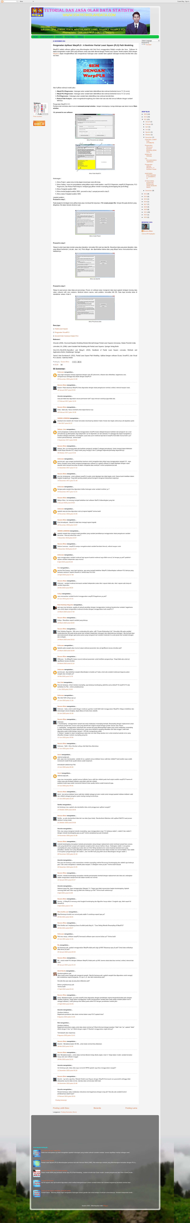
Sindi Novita (61, 971)
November (148, 137)
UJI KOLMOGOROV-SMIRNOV (151, 160)
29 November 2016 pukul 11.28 (67, 379)
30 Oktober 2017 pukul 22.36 (66, 453)
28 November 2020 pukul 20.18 (67, 854)
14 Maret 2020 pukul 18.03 (65, 623)
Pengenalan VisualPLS (62, 332)
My (58, 945)
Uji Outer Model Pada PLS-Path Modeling (54, 1170)
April (147, 127)
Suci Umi (60, 682)
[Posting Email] (61, 364)
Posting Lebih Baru (61, 1108)
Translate (148, 44)
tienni (59, 754)
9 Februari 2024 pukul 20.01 (66, 1096)
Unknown (60, 372)
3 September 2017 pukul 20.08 (67, 440)
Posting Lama (131, 1108)
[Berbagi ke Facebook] (79, 362)
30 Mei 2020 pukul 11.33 (65, 676)
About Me (59, 37)
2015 (145, 199)
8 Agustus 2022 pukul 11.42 (66, 1035)
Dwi (58, 568)
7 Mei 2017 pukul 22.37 (64, 423)
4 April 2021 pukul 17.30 (65, 906)
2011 (145, 119)
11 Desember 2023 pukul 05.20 (67, 1070)
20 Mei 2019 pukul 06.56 (65, 588)
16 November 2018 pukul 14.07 (67, 525)
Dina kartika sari (62, 912)
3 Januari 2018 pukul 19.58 (66, 503)
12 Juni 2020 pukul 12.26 (65, 700)
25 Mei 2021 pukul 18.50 (65, 917)
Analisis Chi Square (47, 1180)
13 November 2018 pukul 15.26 (67, 514)
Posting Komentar (61, 1100)
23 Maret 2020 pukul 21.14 (65, 663)
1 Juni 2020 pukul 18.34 (65, 689)
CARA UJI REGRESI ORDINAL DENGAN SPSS (56, 1190)
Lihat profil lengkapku (148, 234)
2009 (145, 114)
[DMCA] (39, 125)
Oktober (148, 134)
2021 (145, 212)
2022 (145, 214)
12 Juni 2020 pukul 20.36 (65, 713)
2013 (145, 196)
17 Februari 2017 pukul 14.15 (66, 401)
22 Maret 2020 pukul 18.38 (65, 650)
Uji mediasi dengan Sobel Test (50, 1150)
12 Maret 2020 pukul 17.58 (65, 611)
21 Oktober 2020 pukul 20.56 (66, 822)
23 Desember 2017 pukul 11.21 (67, 492)
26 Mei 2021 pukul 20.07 (65, 928)
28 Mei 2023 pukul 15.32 (65, 1059)
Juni (146, 129)
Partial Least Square (61, 329)
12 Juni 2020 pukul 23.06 (65, 748)
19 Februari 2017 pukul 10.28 (66, 412)
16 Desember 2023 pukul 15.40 (67, 1083)
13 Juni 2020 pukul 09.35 (65, 767)
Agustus (148, 132)
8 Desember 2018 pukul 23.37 (66, 549)
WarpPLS (56, 53)
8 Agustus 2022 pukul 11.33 (66, 1017)
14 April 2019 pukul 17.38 (65, 575)
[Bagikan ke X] (77, 362)
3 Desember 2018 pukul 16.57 (66, 538)
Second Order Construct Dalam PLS (66, 336)
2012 (145, 194)
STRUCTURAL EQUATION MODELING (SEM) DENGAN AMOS (151, 184)
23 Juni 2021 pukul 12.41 (65, 939)
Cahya (59, 593)
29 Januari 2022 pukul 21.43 (66, 965)
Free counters (37, 116)
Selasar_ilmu (61, 429)
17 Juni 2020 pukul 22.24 (65, 798)
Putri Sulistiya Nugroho (65, 605)
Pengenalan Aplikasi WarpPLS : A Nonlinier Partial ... (150, 168)
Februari (148, 124)
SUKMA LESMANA (63, 418)
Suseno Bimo (61, 385)
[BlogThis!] (75, 362)
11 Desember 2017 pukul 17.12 (67, 468)
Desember (148, 190)
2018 (145, 207)
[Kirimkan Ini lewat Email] (73, 362)
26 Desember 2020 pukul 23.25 (67, 867)
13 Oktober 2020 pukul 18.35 (66, 809)
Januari (147, 121)
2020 (145, 209)
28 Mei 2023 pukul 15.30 (65, 1046)
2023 (145, 217)
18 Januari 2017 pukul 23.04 (66, 390)
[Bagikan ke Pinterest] (81, 362)
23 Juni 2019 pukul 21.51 (65, 599)
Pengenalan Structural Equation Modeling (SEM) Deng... (150, 149)
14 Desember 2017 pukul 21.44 (67, 480)
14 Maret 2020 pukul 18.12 (65, 639)
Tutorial (35, 37)
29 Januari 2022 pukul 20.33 (66, 952)
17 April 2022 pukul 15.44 (65, 989)
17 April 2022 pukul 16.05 (65, 1004)
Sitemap (80, 37)
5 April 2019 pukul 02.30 (65, 562)
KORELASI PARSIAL (148, 155)
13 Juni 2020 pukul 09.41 (65, 785)
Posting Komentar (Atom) (69, 1112)
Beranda (97, 1108)
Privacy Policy (70, 37)
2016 (145, 201)
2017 (145, 204)
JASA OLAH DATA (47, 37)
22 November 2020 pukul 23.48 (67, 835)
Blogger (105, 1205)
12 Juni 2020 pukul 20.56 (65, 737)
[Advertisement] (40, 69)
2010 (145, 117)
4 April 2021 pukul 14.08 (65, 893)
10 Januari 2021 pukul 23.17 (66, 880)
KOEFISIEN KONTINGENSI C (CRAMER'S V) (150, 176)
